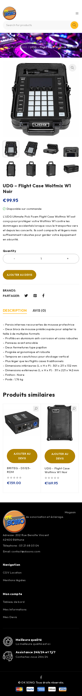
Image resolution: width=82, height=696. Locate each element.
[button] (72, 68)
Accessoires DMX (15, 47)
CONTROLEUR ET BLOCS (48, 43)
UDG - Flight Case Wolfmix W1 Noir (57, 470)
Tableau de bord (13, 602)
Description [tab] (15, 310)
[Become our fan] (41, 677)
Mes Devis (10, 617)
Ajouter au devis (19, 274)
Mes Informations (15, 609)
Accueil (8, 43)
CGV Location (12, 572)
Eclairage (22, 43)
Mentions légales (14, 580)
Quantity (9, 251)
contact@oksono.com (25, 551)
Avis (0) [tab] (39, 310)
